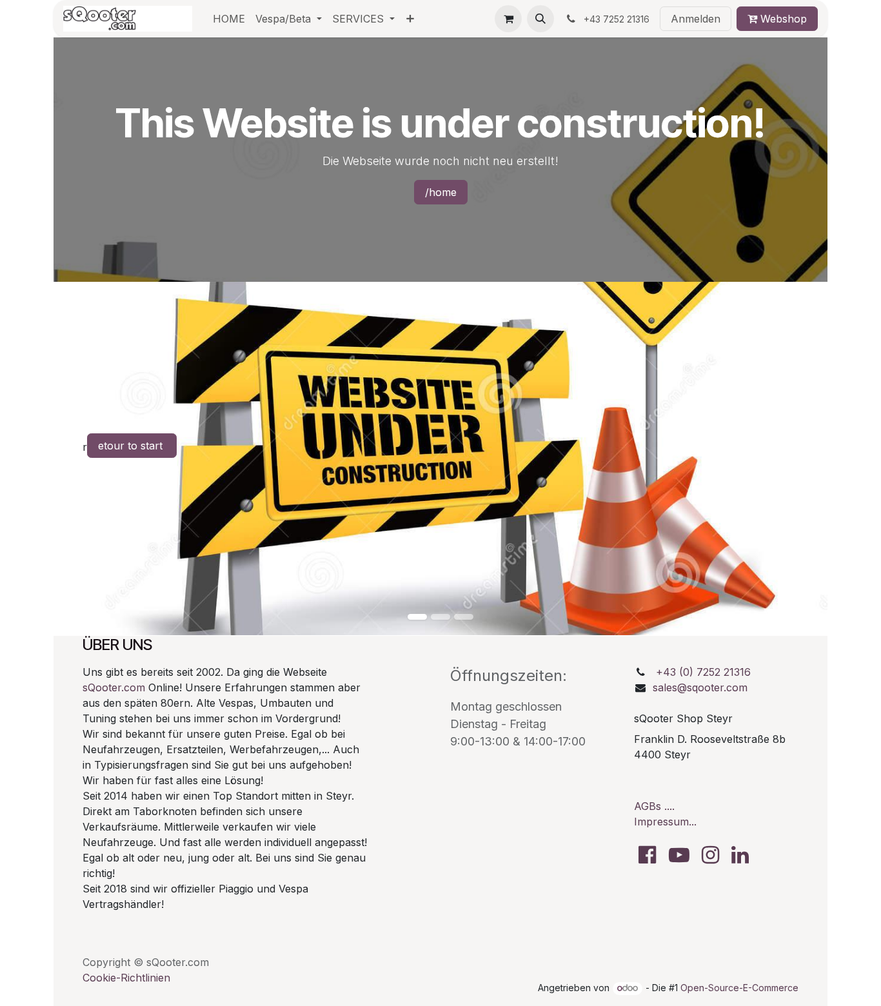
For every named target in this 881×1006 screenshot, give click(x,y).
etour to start (132, 445)
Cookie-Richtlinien (126, 977)
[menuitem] (229, 19)
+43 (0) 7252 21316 (703, 672)
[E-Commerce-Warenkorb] (508, 18)
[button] (540, 18)
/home (441, 192)
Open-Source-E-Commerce (739, 987)
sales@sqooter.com (700, 687)
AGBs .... (654, 806)
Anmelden (695, 18)
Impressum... (665, 821)
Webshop (782, 18)
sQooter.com (114, 687)
